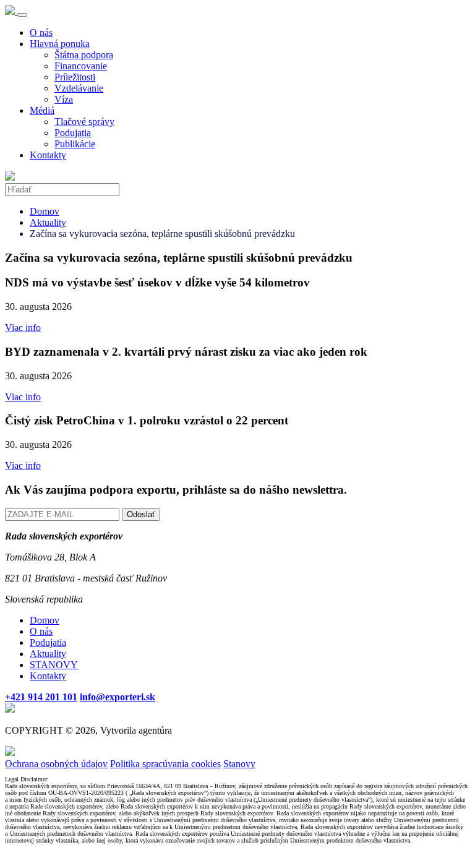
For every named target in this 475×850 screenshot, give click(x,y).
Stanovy (239, 763)
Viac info (23, 327)
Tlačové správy (84, 121)
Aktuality (48, 222)
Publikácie (74, 144)
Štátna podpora (83, 54)
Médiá (42, 110)
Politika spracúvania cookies (165, 763)
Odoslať (141, 514)
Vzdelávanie (78, 88)
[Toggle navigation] (22, 15)
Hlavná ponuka (60, 43)
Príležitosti (74, 77)
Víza (63, 99)
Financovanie (80, 66)
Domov (44, 211)
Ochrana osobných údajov (56, 763)
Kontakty (48, 155)
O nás (41, 32)
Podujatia (72, 132)
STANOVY (54, 664)
